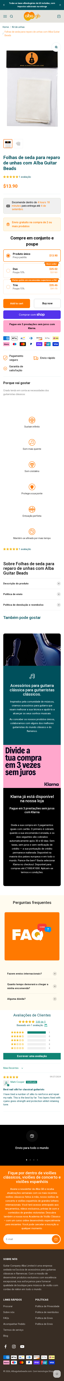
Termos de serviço (13, 1329)
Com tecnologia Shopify (44, 1371)
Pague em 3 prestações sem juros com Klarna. (32, 326)
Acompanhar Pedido (14, 1324)
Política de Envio (44, 1318)
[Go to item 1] (7, 143)
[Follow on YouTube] (22, 1346)
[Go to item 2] (18, 143)
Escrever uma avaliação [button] (32, 1056)
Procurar (8, 1306)
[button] (11, 176)
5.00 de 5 (40, 1021)
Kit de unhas (18, 27)
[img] (10, 1077)
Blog (5, 1335)
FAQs (6, 1318)
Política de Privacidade (47, 1306)
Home (6, 27)
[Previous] (3, 5)
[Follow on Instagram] (14, 1346)
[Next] (60, 5)
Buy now (47, 303)
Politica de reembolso (47, 1312)
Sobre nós (8, 1312)
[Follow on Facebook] (5, 1346)
